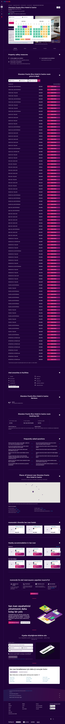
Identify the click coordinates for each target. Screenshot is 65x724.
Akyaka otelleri (45, 677)
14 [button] (16, 31)
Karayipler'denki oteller (16, 5)
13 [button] (30, 29)
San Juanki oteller (29, 5)
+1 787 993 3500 (11, 12)
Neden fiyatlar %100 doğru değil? (15, 697)
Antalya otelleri (12, 678)
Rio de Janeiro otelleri (46, 678)
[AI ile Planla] (1, 11)
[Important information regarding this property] (59, 415)
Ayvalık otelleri (28, 677)
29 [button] (18, 36)
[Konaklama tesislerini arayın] (1, 7)
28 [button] (16, 36)
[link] (19, 554)
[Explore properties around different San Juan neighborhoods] (59, 543)
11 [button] (48, 29)
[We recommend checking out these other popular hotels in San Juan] (59, 522)
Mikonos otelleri (28, 681)
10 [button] (23, 29)
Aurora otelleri (45, 681)
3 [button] (23, 26)
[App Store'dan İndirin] (52, 708)
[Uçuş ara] (1, 5)
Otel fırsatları (10, 5)
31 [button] (46, 36)
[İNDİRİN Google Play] (52, 706)
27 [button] (36, 36)
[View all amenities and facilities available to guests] (59, 372)
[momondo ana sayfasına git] (7, 1)
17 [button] (23, 31)
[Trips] (1, 14)
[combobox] (21, 645)
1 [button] (18, 26)
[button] (2, 1)
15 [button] (18, 31)
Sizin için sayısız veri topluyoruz (15, 695)
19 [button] (28, 31)
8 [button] (18, 29)
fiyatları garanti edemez (29, 690)
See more (58, 546)
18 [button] (48, 31)
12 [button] (28, 29)
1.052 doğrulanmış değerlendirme (19, 13)
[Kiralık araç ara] (1, 9)
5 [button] (28, 26)
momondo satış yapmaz (13, 693)
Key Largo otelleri (29, 678)
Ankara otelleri (12, 681)
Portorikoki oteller (23, 5)
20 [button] (30, 31)
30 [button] (21, 36)
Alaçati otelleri (12, 677)
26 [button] (34, 36)
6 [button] (36, 29)
